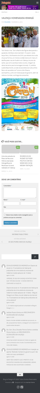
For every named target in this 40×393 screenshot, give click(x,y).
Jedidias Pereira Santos (14, 312)
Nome (6, 200)
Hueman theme (30, 382)
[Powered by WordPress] (13, 382)
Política (4, 12)
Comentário (8, 186)
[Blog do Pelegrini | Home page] (7, 2)
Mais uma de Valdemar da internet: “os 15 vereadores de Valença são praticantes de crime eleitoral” (22, 297)
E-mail (23, 200)
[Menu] (37, 2)
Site (5, 207)
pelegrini (7, 22)
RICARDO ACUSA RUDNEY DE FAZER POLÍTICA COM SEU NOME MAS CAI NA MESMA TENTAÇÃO (26, 160)
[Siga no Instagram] (18, 387)
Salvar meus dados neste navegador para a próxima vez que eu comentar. (18, 216)
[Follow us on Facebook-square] (21, 387)
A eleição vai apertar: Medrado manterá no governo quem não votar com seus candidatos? (22, 351)
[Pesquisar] (34, 256)
